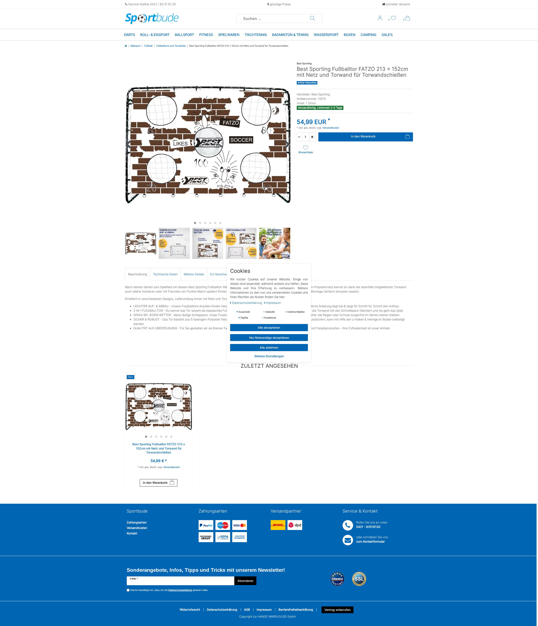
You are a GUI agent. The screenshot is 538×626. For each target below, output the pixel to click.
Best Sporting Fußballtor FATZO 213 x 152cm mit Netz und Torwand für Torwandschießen (158, 448)
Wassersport (326, 35)
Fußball (148, 45)
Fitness (206, 35)
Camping (368, 35)
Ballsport (184, 35)
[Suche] (312, 18)
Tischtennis (256, 35)
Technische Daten (165, 274)
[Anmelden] (380, 19)
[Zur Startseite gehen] (126, 45)
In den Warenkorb (363, 136)
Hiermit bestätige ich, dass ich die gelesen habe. (169, 590)
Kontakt (132, 533)
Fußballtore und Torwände (171, 45)
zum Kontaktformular (370, 541)
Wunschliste (305, 152)
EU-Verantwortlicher (223, 274)
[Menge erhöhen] (312, 136)
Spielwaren (228, 35)
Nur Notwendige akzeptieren (269, 337)
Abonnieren (245, 581)
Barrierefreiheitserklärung (295, 609)
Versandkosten (137, 528)
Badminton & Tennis (290, 35)
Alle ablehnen (269, 347)
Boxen (349, 35)
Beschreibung (137, 274)
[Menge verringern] (299, 136)
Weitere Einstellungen (269, 356)
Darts (129, 35)
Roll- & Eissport (155, 35)
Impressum (264, 609)
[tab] (137, 274)
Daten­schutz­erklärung (247, 302)
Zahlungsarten (136, 522)
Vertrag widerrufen (337, 610)
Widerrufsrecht (190, 609)
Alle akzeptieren (269, 327)
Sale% (387, 35)
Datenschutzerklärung (222, 609)
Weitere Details (194, 274)
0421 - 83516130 (368, 526)
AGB (247, 609)
